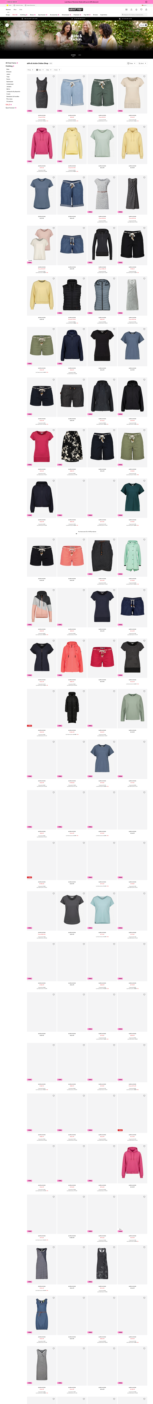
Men (15, 9)
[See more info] (42, 122)
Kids (20, 9)
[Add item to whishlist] (54, 76)
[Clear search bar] (146, 14)
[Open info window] (146, 2)
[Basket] (146, 9)
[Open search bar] (122, 14)
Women (8, 9)
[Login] (131, 9)
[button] (132, 63)
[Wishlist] (141, 9)
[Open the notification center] (136, 9)
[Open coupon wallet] (126, 9)
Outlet (9, 5)
